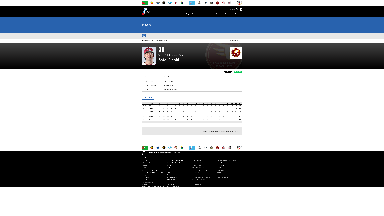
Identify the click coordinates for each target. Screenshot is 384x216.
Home (219, 173)
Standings (145, 165)
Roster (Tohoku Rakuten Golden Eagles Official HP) (221, 131)
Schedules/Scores (148, 163)
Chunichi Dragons (197, 160)
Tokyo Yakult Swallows (199, 179)
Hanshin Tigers (197, 165)
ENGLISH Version (222, 175)
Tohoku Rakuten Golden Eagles (201, 177)
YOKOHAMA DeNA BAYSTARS (201, 182)
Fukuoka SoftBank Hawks (199, 163)
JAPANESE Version (223, 177)
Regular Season (191, 14)
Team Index (171, 170)
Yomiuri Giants (197, 184)
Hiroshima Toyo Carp (198, 167)
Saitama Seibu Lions (198, 175)
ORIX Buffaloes (197, 172)
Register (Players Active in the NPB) (228, 160)
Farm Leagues (146, 177)
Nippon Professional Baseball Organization (151, 11)
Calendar (145, 160)
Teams (218, 14)
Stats (144, 168)
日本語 (232, 9)
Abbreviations (221, 170)
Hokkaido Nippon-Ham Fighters (201, 170)
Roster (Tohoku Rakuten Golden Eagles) (155, 41)
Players (227, 14)
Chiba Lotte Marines (198, 158)
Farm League (206, 14)
